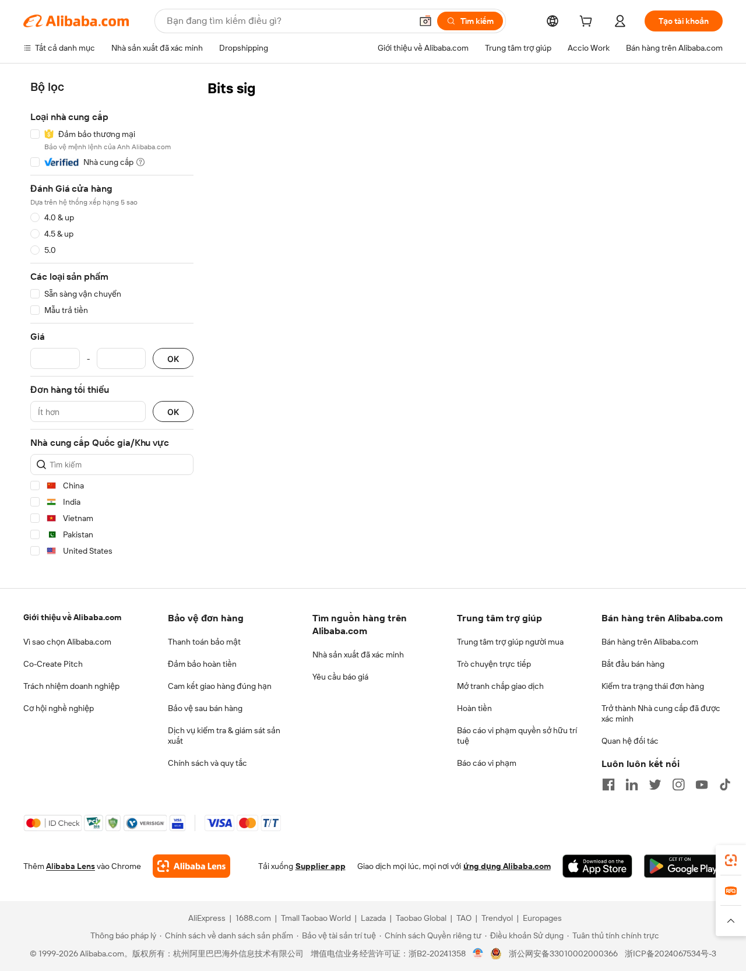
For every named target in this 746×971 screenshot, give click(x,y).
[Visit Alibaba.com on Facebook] (608, 784)
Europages (542, 918)
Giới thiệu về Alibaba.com (72, 617)
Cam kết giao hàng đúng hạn (220, 686)
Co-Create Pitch (53, 664)
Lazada (373, 918)
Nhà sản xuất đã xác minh (358, 654)
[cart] (588, 22)
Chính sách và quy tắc (207, 763)
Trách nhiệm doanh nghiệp (71, 686)
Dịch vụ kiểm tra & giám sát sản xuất (224, 735)
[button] (425, 21)
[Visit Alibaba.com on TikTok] (725, 784)
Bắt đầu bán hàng (632, 664)
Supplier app (320, 866)
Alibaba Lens (70, 866)
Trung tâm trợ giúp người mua (510, 641)
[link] (731, 860)
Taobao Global (421, 918)
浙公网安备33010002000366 (563, 953)
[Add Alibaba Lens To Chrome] (191, 866)
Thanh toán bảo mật (204, 641)
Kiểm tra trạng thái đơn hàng (652, 686)
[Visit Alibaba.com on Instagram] (678, 784)
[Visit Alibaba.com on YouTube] (702, 784)
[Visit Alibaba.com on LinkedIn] (632, 784)
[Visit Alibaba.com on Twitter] (655, 784)
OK (173, 359)
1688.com (253, 918)
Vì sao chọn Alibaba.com (67, 641)
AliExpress (207, 918)
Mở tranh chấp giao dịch (500, 686)
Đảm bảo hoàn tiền (202, 664)
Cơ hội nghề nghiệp (58, 708)
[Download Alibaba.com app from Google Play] (683, 866)
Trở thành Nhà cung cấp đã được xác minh (660, 713)
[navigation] (111, 321)
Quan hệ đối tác (630, 740)
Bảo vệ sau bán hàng (205, 708)
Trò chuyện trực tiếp (494, 664)
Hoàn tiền (474, 708)
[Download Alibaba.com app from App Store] (597, 866)
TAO (463, 918)
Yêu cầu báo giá (340, 676)
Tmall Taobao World (316, 918)
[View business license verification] (478, 953)
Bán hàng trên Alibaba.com (649, 641)
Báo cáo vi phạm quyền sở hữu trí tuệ (517, 735)
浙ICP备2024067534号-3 (670, 953)
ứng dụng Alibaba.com (507, 866)
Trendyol (497, 918)
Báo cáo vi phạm (486, 763)
